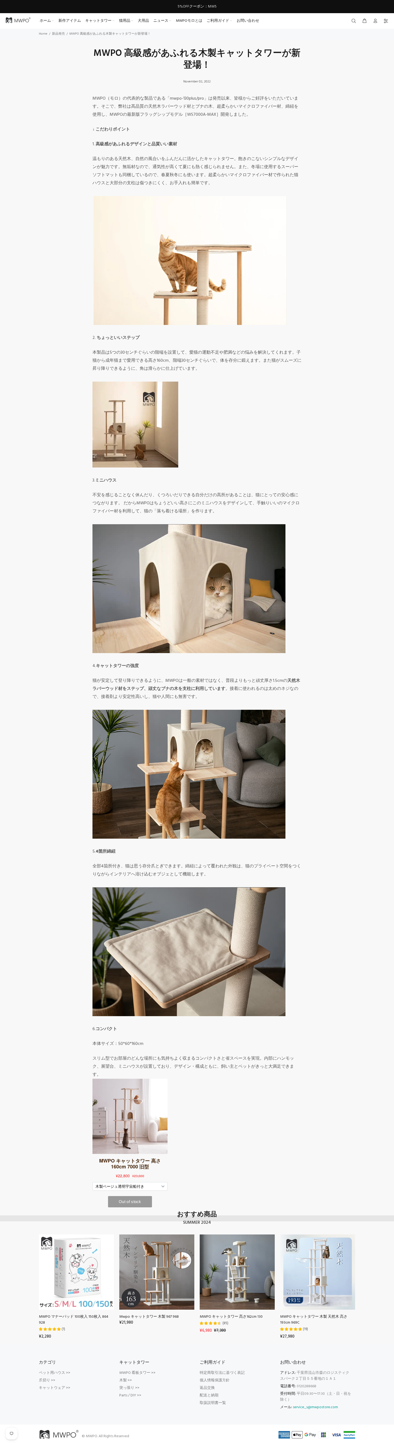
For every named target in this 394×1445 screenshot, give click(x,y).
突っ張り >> (129, 1388)
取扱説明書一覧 (213, 1403)
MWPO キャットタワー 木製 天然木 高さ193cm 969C (313, 1320)
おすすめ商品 (197, 1215)
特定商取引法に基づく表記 (222, 1373)
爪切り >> (47, 1380)
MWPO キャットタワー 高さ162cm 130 (231, 1317)
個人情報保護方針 (215, 1380)
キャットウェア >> (54, 1388)
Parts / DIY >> (130, 1395)
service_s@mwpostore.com (315, 1407)
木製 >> (125, 1380)
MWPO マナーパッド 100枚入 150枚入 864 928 (73, 1320)
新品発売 (58, 34)
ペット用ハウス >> (54, 1373)
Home (43, 34)
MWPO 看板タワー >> (137, 1373)
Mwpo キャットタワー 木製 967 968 (149, 1317)
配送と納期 (209, 1395)
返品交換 (207, 1388)
